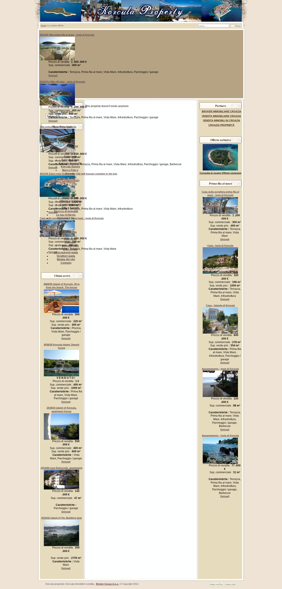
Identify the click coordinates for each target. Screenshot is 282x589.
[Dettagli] (57, 59)
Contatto (66, 262)
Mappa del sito (66, 259)
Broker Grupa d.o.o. (107, 584)
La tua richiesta (66, 214)
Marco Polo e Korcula (70, 172)
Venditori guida (66, 256)
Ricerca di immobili (66, 211)
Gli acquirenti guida (66, 252)
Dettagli (53, 75)
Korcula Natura (70, 166)
